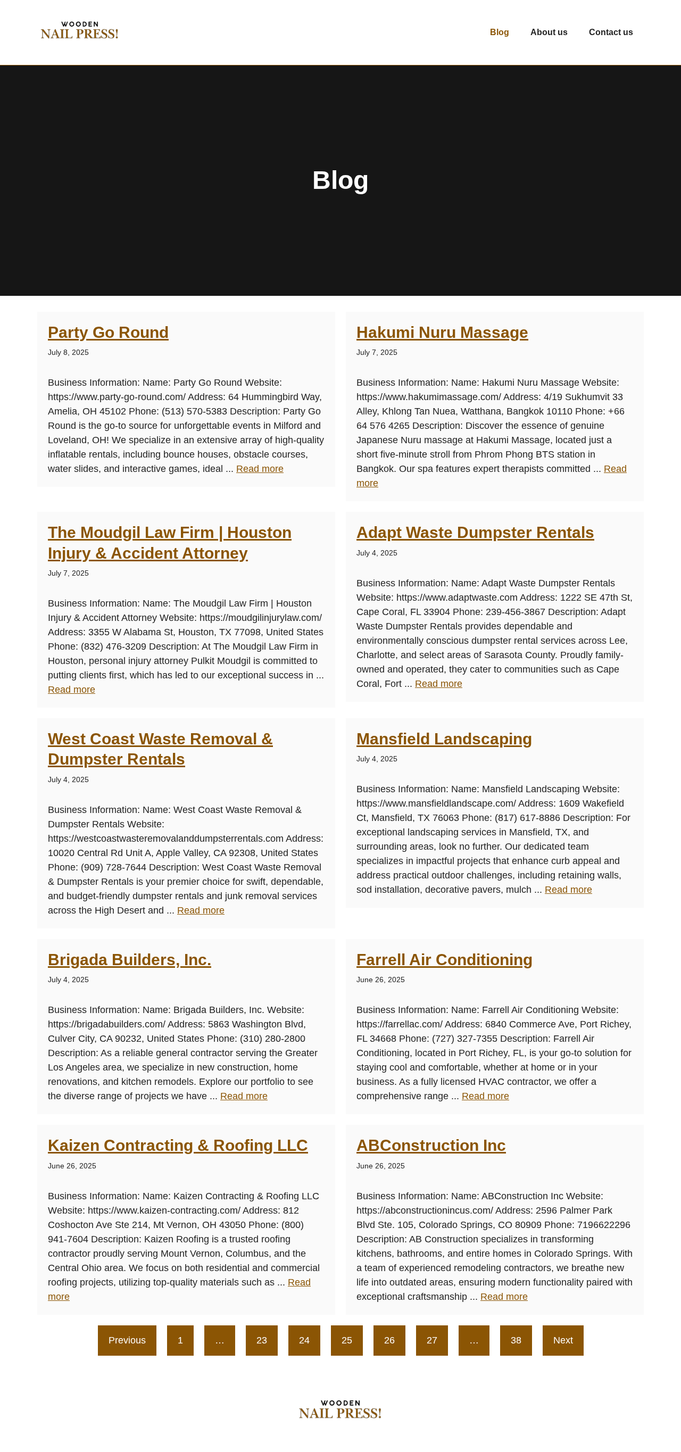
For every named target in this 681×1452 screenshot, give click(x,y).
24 (304, 1340)
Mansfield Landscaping (444, 739)
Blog (499, 32)
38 (516, 1340)
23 (261, 1340)
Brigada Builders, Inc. (129, 959)
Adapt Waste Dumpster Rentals (475, 532)
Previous (127, 1340)
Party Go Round (108, 332)
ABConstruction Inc (431, 1145)
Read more (260, 468)
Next (563, 1340)
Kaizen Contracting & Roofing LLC (178, 1145)
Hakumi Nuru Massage (442, 332)
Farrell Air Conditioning (444, 959)
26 (389, 1340)
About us (549, 32)
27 (432, 1340)
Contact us (611, 32)
